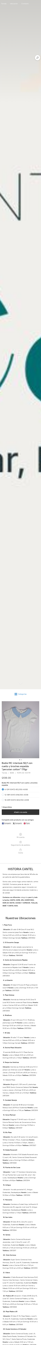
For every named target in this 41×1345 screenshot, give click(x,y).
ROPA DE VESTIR (23, 773)
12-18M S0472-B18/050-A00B (16, 795)
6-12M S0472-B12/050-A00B (16, 789)
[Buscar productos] (37, 57)
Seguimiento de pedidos (20, 845)
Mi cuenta (20, 837)
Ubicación (14, 4)
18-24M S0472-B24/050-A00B (17, 800)
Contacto (25, 4)
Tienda (4, 773)
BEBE (12, 773)
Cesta (20, 853)
